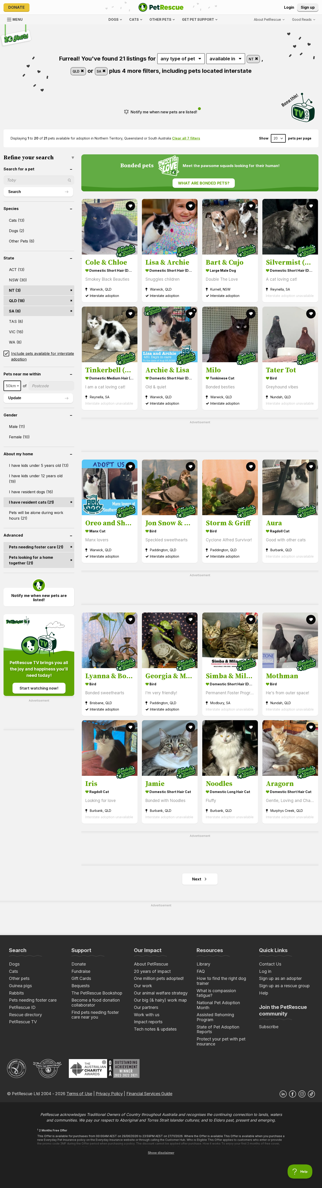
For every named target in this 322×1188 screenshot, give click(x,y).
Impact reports (148, 1021)
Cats (13, 971)
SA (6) (15, 311)
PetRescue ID (22, 1007)
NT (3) (15, 290)
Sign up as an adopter (280, 978)
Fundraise (80, 971)
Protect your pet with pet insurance (221, 1041)
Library (203, 964)
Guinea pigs (20, 985)
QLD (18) (17, 300)
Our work (143, 985)
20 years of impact (152, 971)
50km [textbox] (11, 385)
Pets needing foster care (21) (36, 547)
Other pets (19, 978)
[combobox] (12, 386)
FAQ (201, 971)
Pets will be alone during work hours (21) (36, 515)
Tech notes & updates (155, 1029)
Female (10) (19, 437)
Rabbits (16, 993)
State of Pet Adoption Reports (218, 1029)
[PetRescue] (161, 7)
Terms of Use (79, 1093)
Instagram (301, 1094)
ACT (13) (17, 269)
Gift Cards (81, 978)
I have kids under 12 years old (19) (35, 478)
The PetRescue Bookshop (96, 993)
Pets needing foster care (33, 1000)
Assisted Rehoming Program (215, 1017)
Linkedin (283, 1094)
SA (99, 71)
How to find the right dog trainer (221, 981)
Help (263, 993)
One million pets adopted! (159, 978)
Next (196, 879)
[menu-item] (303, 19)
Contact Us (270, 964)
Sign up (308, 7)
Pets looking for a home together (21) (31, 560)
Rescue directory (25, 1014)
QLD (76, 71)
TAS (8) (16, 321)
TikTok (311, 1094)
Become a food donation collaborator (95, 1002)
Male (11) (17, 426)
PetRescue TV (23, 1021)
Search (14, 192)
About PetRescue (151, 964)
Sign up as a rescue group (284, 985)
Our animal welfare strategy (161, 993)
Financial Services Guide (149, 1093)
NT (252, 59)
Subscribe (268, 1026)
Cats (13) (17, 220)
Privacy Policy (109, 1093)
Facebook (292, 1094)
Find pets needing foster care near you (95, 1015)
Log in (265, 971)
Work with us (146, 1014)
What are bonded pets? (203, 183)
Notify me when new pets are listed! (164, 112)
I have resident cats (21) (31, 502)
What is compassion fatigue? (216, 993)
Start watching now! (39, 688)
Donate (16, 7)
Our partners (146, 1007)
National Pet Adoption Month (218, 1005)
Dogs (14, 964)
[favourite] (130, 206)
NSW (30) (18, 280)
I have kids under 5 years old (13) (39, 465)
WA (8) (15, 342)
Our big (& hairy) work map (160, 1000)
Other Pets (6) (21, 241)
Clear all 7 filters (186, 138)
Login (289, 7)
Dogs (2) (16, 230)
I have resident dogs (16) (31, 491)
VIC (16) (16, 331)
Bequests (80, 985)
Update (14, 398)
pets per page (299, 138)
